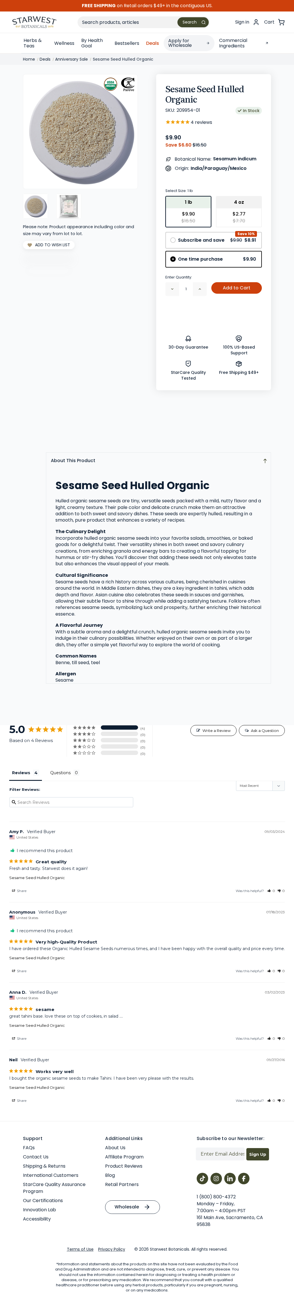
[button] (271, 891)
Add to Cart (236, 288)
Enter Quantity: (178, 277)
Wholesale (127, 1207)
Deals (152, 43)
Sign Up (257, 1154)
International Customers (50, 1175)
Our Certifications (43, 1200)
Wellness (64, 43)
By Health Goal (92, 43)
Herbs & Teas (33, 43)
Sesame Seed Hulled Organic (37, 877)
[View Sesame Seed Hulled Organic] (35, 206)
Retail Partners (122, 1184)
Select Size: (179, 190)
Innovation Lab (39, 1209)
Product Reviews (123, 1166)
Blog (110, 1175)
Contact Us (36, 1157)
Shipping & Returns (44, 1166)
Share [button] (21, 891)
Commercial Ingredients (233, 43)
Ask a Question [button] (265, 730)
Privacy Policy (111, 1249)
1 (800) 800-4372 (216, 1196)
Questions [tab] (60, 772)
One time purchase (217, 259)
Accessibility (37, 1219)
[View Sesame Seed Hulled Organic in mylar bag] (68, 206)
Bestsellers (127, 43)
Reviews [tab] (21, 772)
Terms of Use (80, 1249)
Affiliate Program (124, 1157)
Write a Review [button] (216, 730)
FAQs (29, 1147)
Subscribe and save (217, 240)
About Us (115, 1147)
